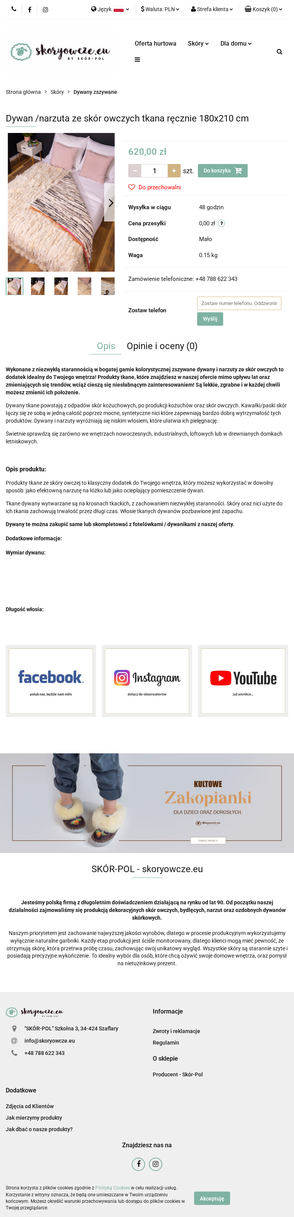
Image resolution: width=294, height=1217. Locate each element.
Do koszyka (218, 170)
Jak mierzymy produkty (34, 1118)
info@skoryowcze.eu (49, 1041)
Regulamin (166, 1043)
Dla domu (234, 43)
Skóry (196, 43)
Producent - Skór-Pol (178, 1074)
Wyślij (210, 319)
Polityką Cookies (112, 1188)
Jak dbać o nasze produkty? (39, 1129)
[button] (263, 9)
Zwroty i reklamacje (176, 1031)
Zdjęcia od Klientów (30, 1106)
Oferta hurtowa (155, 43)
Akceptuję (212, 1198)
